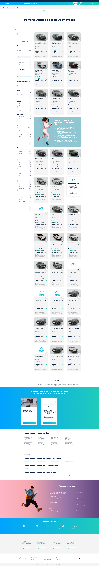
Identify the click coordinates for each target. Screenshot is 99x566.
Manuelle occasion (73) (41, 468)
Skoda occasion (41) (54, 439)
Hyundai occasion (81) (27, 438)
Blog (44, 557)
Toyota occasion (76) (54, 438)
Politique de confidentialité (50, 564)
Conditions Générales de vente (59, 564)
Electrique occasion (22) (69, 461)
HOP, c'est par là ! (29, 422)
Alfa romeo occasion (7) (28, 442)
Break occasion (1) (27, 454)
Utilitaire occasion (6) (68, 452)
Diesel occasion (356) (27, 461)
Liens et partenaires (47, 559)
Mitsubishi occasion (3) (41, 443)
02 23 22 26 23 (73, 192)
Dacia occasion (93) (54, 437)
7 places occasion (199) (41, 475)
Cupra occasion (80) (41, 438)
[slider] (17, 76)
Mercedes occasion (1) (27, 445)
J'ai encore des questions (49, 422)
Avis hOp (58, 557)
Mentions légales (42, 564)
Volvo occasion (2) (27, 444)
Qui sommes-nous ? (34, 557)
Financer (86, 7)
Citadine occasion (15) (55, 452)
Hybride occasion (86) (41, 461)
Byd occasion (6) (40, 442)
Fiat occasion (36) (68, 439)
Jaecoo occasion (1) (54, 444)
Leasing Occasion (18, 7)
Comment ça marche (92, 7)
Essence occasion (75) (55, 461)
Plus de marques (22, 69)
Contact (32, 559)
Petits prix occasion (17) (55, 475)
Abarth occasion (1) (41, 444)
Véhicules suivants (57, 380)
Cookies (38, 564)
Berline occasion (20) (41, 452)
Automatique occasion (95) (28, 468)
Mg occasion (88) (68, 437)
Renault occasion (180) (28, 437)
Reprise (82, 7)
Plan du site (58, 559)
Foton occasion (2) (68, 443)
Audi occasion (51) (27, 439)
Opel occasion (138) (41, 437)
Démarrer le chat (72, 548)
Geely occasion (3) (27, 443)
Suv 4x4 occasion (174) (28, 452)
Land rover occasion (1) (69, 444)
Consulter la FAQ (80, 504)
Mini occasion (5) (54, 442)
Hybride (28, 7)
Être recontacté (42, 548)
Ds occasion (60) (68, 438)
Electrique (24, 7)
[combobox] (40, 4)
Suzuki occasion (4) (68, 442)
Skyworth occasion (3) (55, 443)
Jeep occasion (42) (41, 439)
